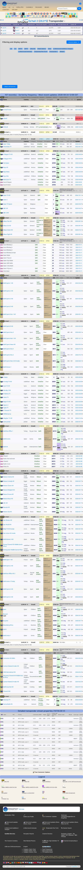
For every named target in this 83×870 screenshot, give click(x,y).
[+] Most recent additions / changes (63, 49)
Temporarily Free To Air (40, 51)
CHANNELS (29, 7)
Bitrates (62, 51)
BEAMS (47, 7)
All (11, 49)
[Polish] (23, 862)
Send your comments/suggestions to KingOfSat (68, 816)
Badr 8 (17, 30)
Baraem (5, 614)
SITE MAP (14, 9)
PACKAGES (38, 7)
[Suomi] (31, 862)
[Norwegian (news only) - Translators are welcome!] (14, 862)
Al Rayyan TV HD (8, 154)
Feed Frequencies (47, 849)
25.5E (80, 20)
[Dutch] (8, 862)
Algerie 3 (5, 405)
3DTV (26, 49)
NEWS (4, 7)
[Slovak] (27, 862)
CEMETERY (5, 9)
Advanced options (73, 42)
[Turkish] (36, 862)
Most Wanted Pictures (29, 841)
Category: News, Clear (29, 850)
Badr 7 (17, 28)
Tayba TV (5, 408)
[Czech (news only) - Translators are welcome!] (25, 862)
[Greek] (29, 862)
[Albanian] (46, 862)
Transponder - (53, 51)
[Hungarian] (44, 862)
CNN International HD (9, 672)
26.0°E (43, 21)
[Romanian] (42, 862)
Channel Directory (47, 833)
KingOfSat (74, 866)
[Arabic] (34, 862)
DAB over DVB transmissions (13, 846)
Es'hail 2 (33, 21)
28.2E (2, 20)
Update (79, 99)
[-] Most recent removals (25, 51)
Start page (21, 809)
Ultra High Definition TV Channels (50, 841)
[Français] (6, 862)
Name (5, 99)
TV (15, 49)
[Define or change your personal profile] (80, 4)
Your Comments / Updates (42, 772)
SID (58, 99)
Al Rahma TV (6, 394)
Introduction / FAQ (9, 815)
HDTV (20, 49)
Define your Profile (28, 816)
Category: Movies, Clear (30, 852)
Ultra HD (32, 49)
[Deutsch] (10, 862)
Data (49, 49)
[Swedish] (12, 862)
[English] (4, 862)
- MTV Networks (69, 835)
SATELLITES (19, 7)
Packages (64, 833)
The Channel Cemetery (11, 841)
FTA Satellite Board (47, 852)
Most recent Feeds (47, 850)
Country (26, 99)
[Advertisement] (41, 69)
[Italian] (21, 862)
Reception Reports (28, 833)
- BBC (75, 835)
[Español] (19, 862)
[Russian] (38, 862)
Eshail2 (33, 115)
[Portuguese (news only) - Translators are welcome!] (17, 862)
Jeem (4, 609)
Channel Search (67, 828)
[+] (9, 7)
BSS (32, 106)
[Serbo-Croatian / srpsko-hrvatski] (40, 862)
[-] (13, 7)
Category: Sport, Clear (29, 849)
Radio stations (42, 49)
